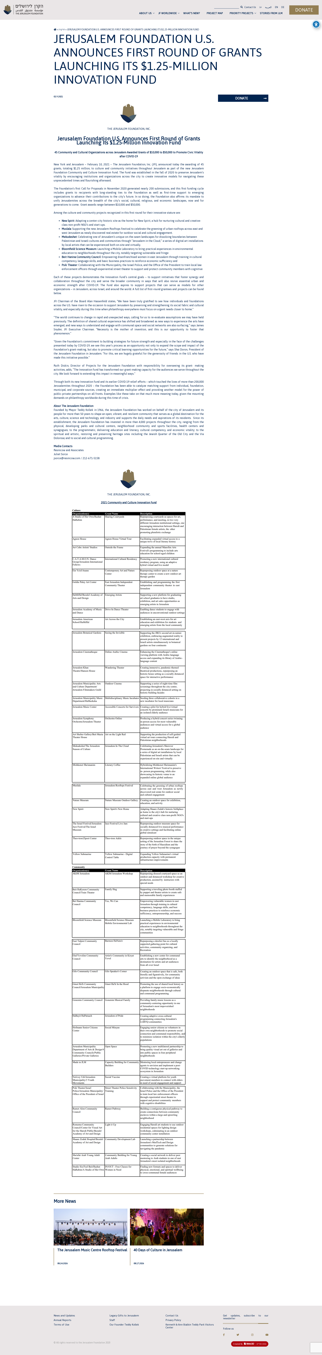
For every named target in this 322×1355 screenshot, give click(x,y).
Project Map (215, 13)
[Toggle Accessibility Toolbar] (316, 24)
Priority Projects (241, 13)
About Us (145, 13)
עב (260, 7)
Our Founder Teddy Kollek (124, 1324)
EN (276, 7)
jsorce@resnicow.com (67, 458)
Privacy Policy (173, 1320)
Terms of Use (61, 1324)
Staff (112, 1320)
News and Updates (64, 1315)
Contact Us (250, 7)
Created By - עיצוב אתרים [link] (249, 1344)
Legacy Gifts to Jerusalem (124, 1315)
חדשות (62, 29)
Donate (304, 10)
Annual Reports (62, 1320)
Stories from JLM (271, 13)
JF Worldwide (167, 13)
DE (282, 7)
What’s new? (191, 13)
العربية (268, 7)
